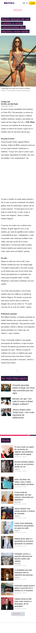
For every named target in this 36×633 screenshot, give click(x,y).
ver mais (16, 614)
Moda (18, 10)
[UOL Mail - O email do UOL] (24, 3)
